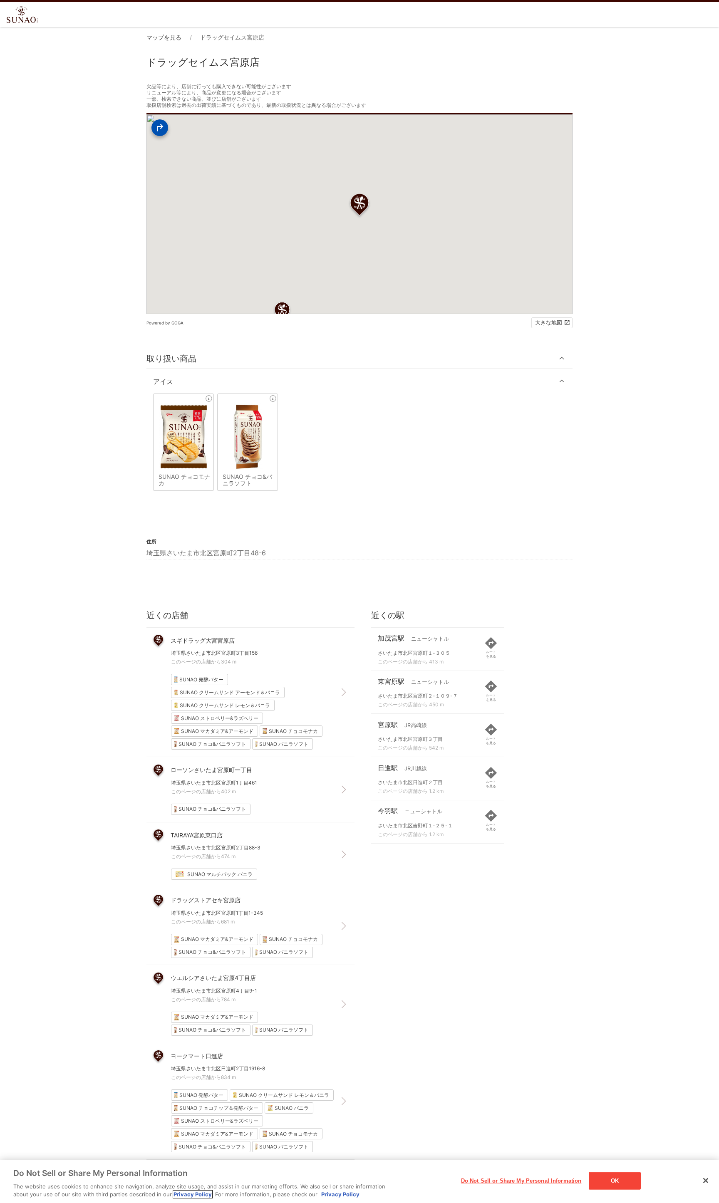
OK (615, 1181)
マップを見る (163, 37)
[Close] (706, 1180)
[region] (359, 1181)
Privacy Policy (193, 1194)
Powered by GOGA (164, 322)
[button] (359, 358)
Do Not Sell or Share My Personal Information (521, 1181)
